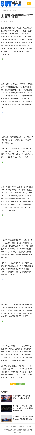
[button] (29, 3)
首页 (10, 10)
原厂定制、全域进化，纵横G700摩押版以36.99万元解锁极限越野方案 (23, 408)
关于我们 (6, 426)
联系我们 (13, 426)
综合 (14, 10)
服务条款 (21, 426)
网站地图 (28, 426)
